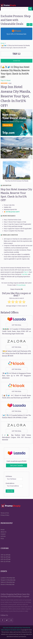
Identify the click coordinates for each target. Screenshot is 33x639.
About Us (3, 532)
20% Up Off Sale (5, 555)
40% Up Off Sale (5, 557)
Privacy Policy (5, 515)
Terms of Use (5, 513)
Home (2, 529)
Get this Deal (16, 325)
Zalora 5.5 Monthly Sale (8, 582)
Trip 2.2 (26, 272)
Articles (3, 536)
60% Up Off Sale (5, 559)
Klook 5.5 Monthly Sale (7, 584)
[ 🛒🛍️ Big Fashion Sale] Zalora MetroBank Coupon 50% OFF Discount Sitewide (16, 437)
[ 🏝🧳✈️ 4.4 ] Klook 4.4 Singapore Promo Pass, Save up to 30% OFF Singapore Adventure (16, 375)
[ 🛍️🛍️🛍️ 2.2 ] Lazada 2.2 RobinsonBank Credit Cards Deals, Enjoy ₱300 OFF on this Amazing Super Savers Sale (16, 331)
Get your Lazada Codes (16, 465)
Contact (3, 534)
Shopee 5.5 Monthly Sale (8, 580)
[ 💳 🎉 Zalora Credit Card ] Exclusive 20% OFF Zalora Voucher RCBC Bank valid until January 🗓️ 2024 (16, 353)
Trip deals (24, 274)
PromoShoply (21, 285)
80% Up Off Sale (5, 561)
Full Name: (9, 476)
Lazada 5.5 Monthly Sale (8, 578)
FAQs (2, 538)
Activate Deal (16, 60)
